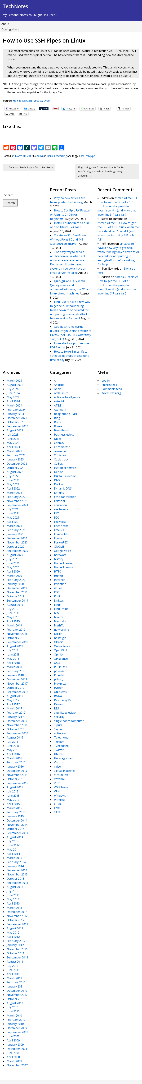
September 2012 (17, 924)
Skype (58, 729)
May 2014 (13, 849)
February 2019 (16, 629)
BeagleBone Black (66, 414)
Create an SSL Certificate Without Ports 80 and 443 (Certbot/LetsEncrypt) (68, 239)
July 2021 (12, 509)
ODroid (58, 642)
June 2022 (13, 480)
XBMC (58, 804)
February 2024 (16, 410)
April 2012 (13, 937)
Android (59, 385)
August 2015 (15, 787)
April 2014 (13, 854)
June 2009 (13, 1036)
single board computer (69, 721)
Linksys (59, 600)
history (58, 559)
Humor (58, 576)
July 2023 (12, 434)
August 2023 (15, 430)
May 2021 (13, 517)
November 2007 (17, 1065)
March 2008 (14, 1061)
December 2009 (17, 1028)
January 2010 (15, 1024)
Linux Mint (61, 609)
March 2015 (14, 808)
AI (55, 380)
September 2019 (17, 600)
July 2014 (12, 841)
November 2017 (17, 683)
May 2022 (13, 484)
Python (58, 688)
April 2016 (13, 754)
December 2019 (17, 588)
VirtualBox (61, 775)
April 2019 (13, 621)
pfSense (59, 671)
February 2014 (16, 862)
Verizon (59, 762)
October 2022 (15, 468)
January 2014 (15, 866)
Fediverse (60, 522)
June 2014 (13, 845)
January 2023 (15, 459)
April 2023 (13, 447)
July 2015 (12, 791)
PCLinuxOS (61, 667)
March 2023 (14, 451)
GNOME (59, 546)
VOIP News (61, 787)
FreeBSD (59, 530)
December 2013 (17, 870)
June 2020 (13, 563)
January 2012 (15, 945)
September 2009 (17, 1032)
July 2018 (12, 650)
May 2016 (13, 750)
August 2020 (15, 555)
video (57, 766)
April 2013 (13, 903)
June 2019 (13, 613)
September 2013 (17, 883)
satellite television (65, 712)
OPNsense (61, 659)
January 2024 (15, 414)
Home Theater (63, 563)
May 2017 (13, 700)
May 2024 (13, 397)
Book (57, 422)
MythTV (59, 625)
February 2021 (16, 530)
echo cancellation (65, 497)
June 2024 (13, 393)
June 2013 (13, 895)
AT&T (57, 405)
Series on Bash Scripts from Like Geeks (29, 167)
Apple (57, 389)
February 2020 (16, 580)
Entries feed (109, 385)
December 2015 (17, 771)
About (5, 24)
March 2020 (14, 576)
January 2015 (15, 816)
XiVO (57, 808)
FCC (56, 517)
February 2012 (16, 941)
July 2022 (12, 476)
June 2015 (13, 795)
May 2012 (13, 932)
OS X (57, 663)
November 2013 (17, 874)
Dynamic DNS (63, 488)
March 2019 (14, 625)
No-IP (58, 634)
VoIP (57, 783)
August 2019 (15, 605)
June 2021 (13, 513)
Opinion (59, 654)
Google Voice (62, 551)
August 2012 (15, 928)
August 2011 (15, 961)
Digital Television (65, 476)
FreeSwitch (61, 534)
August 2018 (15, 646)
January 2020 (15, 584)
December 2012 (17, 912)
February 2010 (16, 1020)
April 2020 (13, 571)
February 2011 (16, 982)
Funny (58, 538)
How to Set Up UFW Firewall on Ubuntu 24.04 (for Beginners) (70, 215)
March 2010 (14, 1015)
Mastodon (60, 621)
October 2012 (15, 920)
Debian (58, 472)
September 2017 (17, 692)
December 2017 (17, 679)
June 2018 (13, 654)
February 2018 (16, 671)
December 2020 (17, 538)
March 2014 (14, 858)
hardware (60, 555)
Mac (56, 613)
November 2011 (17, 949)
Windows (60, 795)
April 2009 (13, 1040)
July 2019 (12, 609)
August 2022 (15, 472)
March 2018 (14, 667)
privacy (58, 679)
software (60, 733)
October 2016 (15, 729)
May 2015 (13, 800)
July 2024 (12, 389)
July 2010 (12, 1007)
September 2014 (17, 833)
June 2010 (13, 1011)
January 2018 (15, 675)
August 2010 (15, 1003)
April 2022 (13, 488)
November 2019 (17, 592)
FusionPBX (61, 542)
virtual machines (64, 771)
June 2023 (13, 439)
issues (58, 588)
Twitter (59, 750)
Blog (57, 418)
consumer (60, 451)
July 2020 (12, 559)
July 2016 (12, 742)
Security (59, 717)
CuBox (58, 463)
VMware (59, 779)
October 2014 (15, 829)
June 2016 (13, 746)
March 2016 (14, 758)
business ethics (64, 434)
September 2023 (17, 426)
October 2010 (15, 999)
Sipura (58, 725)
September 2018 (17, 642)
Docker (58, 484)
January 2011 (15, 986)
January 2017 (15, 717)
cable (57, 439)
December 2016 (17, 721)
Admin (40, 156)
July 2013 (12, 891)
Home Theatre (63, 567)
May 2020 (13, 567)
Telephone (61, 737)
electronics (61, 509)
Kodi (57, 596)
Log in (105, 380)
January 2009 (15, 1044)
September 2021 (17, 505)
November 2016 (17, 725)
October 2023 (15, 422)
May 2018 (13, 659)
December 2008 (17, 1049)
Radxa (58, 696)
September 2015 (17, 783)
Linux (50, 156)
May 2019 (13, 617)
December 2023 (17, 418)
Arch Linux (61, 393)
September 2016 (17, 733)
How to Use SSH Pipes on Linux (31, 101)
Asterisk (59, 401)
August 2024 (15, 385)
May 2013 (13, 899)
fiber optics (61, 526)
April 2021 (13, 522)
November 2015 (17, 775)
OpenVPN (60, 650)
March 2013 (14, 908)
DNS (57, 480)
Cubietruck (61, 459)
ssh (83, 156)
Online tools (62, 646)
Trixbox (59, 742)
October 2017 (15, 688)
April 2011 (13, 974)
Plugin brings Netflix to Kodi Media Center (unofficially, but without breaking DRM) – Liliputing (101, 171)
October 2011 (15, 953)
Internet (59, 580)
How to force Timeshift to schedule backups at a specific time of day (69, 356)
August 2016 (15, 737)
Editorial (59, 501)
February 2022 (16, 497)
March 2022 (14, 493)
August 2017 (15, 696)
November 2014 (17, 825)
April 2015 (13, 804)
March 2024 (14, 405)
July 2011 (12, 966)
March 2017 (14, 708)
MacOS (58, 617)
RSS (56, 708)
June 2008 (13, 1053)
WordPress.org (111, 393)
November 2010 (17, 995)
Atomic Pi (60, 410)
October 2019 (15, 596)
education (60, 505)
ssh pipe (90, 156)
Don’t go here (10, 29)
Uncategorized (63, 758)
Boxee (58, 426)
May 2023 (13, 443)
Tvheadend (61, 746)
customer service (65, 468)
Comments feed (111, 389)
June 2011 (13, 970)
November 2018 (17, 634)
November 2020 (17, 542)
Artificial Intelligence (67, 397)
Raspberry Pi (62, 700)
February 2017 (16, 712)
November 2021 (17, 501)
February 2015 (16, 812)
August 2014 (15, 837)
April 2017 (13, 704)
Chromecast (62, 447)
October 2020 (15, 546)
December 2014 (17, 820)
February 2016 (16, 762)
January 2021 (15, 534)
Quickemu (60, 692)
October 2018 (15, 638)
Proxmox (60, 683)
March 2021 (14, 526)
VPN (57, 791)
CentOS (59, 443)
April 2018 (13, 663)
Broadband (61, 430)
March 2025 (14, 380)
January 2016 (15, 766)
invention (60, 584)
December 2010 (17, 991)
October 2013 (15, 878)
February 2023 (16, 455)
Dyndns (59, 493)
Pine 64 (59, 675)
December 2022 (17, 463)
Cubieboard (61, 455)
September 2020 (17, 551)
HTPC (57, 571)
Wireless (59, 800)
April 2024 (13, 401)
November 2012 (17, 916)
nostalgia (60, 638)
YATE (57, 812)
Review (58, 704)
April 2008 (13, 1057)
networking (60, 156)
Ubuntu (59, 754)
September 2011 (17, 957)
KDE (56, 592)
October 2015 (15, 779)
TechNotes (15, 6)
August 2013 (15, 887)
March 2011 (14, 978)
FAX (56, 513)
